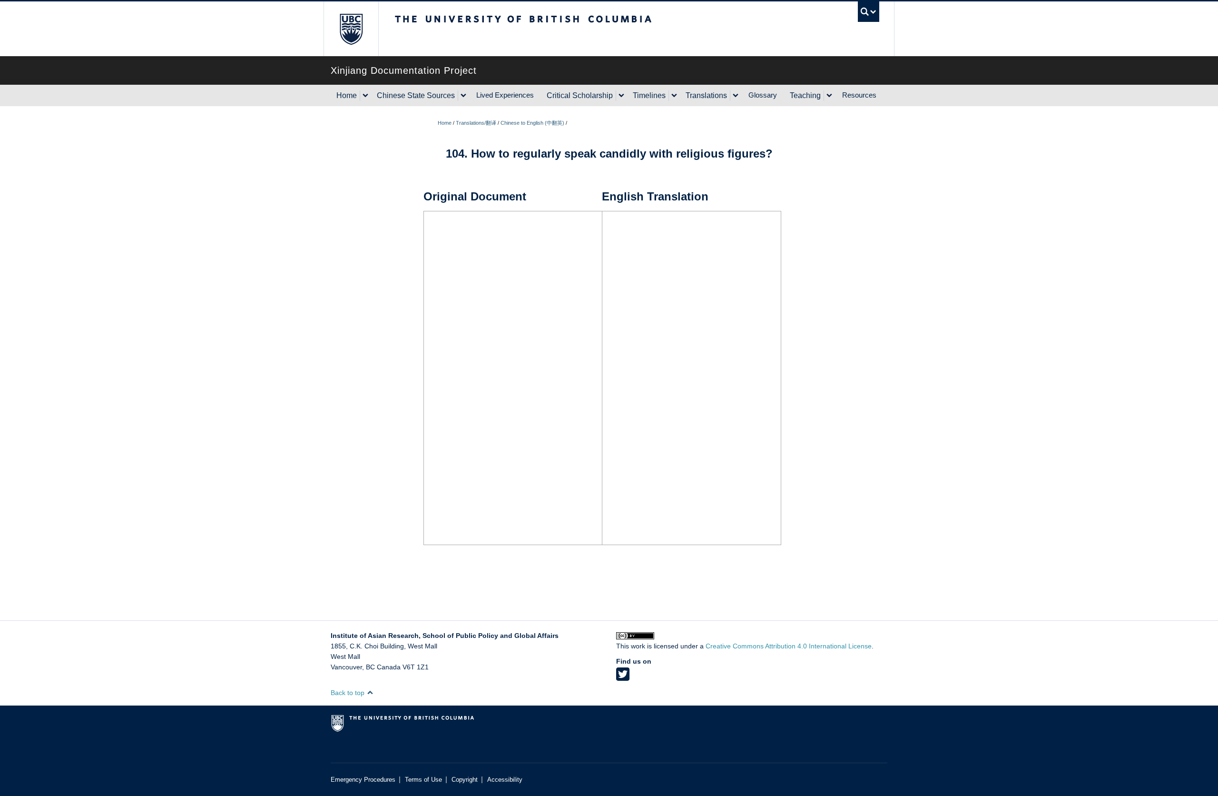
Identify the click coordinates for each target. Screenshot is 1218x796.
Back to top (348, 692)
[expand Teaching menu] (829, 95)
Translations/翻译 (476, 123)
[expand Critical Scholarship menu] (621, 95)
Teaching (805, 95)
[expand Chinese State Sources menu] (463, 95)
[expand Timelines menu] (674, 95)
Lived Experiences (505, 95)
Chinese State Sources (416, 95)
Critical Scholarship (580, 95)
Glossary (762, 95)
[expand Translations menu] (735, 95)
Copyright (465, 779)
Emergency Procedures (363, 779)
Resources (859, 95)
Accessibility (504, 779)
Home (346, 95)
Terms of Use (423, 779)
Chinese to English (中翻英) (532, 123)
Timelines (649, 95)
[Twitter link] (622, 677)
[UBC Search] (868, 11)
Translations (706, 95)
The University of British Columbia (351, 28)
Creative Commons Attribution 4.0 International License (789, 646)
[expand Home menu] (365, 95)
